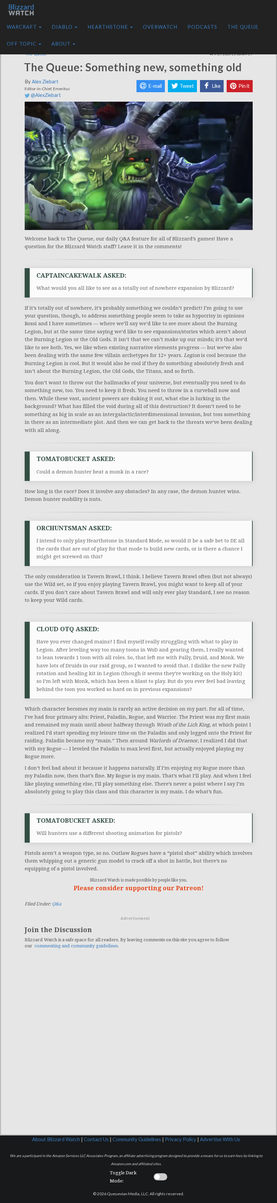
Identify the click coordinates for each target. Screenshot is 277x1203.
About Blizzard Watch (56, 1139)
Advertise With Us (220, 1139)
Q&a (56, 903)
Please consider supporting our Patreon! (139, 888)
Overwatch (160, 27)
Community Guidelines (136, 1139)
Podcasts (202, 27)
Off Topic (22, 44)
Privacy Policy (180, 1139)
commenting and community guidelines (76, 945)
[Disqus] (139, 1047)
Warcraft (22, 27)
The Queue (242, 27)
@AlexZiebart (45, 95)
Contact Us (96, 1139)
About (61, 44)
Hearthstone (108, 27)
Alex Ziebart (45, 81)
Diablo (63, 27)
